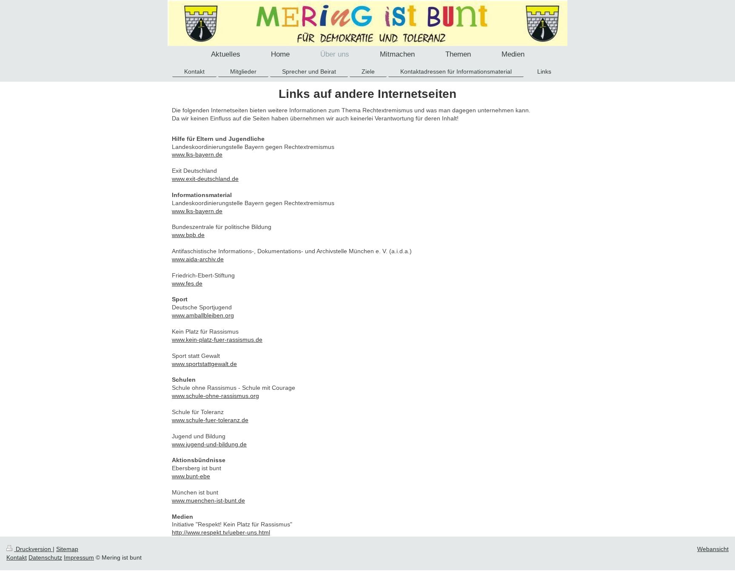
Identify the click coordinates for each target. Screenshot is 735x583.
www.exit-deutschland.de (205, 178)
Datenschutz (45, 557)
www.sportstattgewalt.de (204, 363)
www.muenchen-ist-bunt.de (208, 500)
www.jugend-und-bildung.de (209, 444)
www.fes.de (187, 283)
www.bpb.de (188, 234)
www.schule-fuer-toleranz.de (210, 420)
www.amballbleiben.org (203, 315)
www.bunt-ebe (191, 476)
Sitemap (67, 549)
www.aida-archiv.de (198, 259)
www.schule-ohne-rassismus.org (215, 395)
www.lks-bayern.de (197, 154)
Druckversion (33, 549)
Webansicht (713, 549)
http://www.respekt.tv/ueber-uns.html (221, 532)
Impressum (79, 557)
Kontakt (16, 557)
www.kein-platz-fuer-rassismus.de (217, 339)
